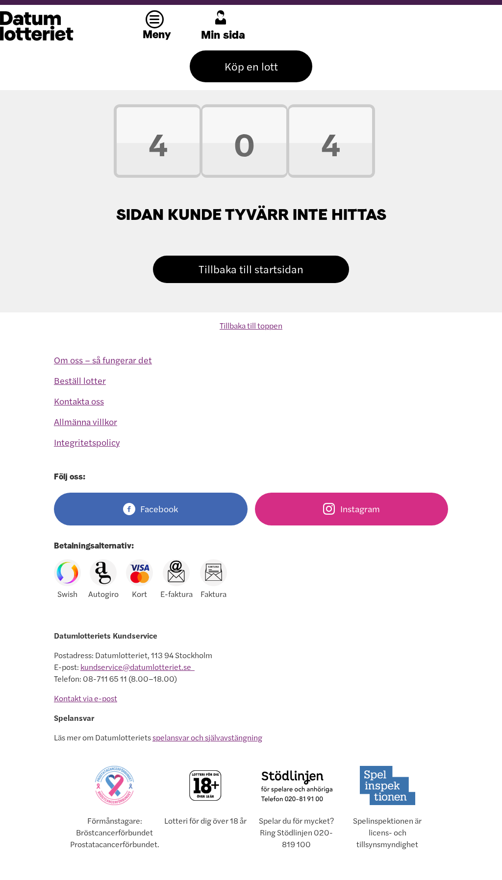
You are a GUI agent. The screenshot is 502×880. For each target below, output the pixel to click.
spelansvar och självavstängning (207, 737)
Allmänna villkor (85, 422)
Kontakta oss (79, 401)
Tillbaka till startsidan (251, 269)
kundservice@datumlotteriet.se (137, 667)
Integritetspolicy (87, 442)
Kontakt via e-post (85, 698)
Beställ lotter (80, 381)
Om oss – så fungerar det (103, 360)
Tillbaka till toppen (251, 325)
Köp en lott (251, 66)
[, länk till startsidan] (61, 26)
